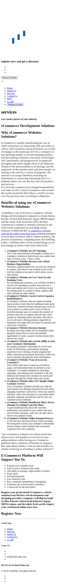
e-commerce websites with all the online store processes (26, 232)
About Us (11, 91)
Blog (9, 99)
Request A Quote (9, 78)
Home (10, 88)
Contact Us (12, 96)
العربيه (10, 101)
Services (11, 93)
